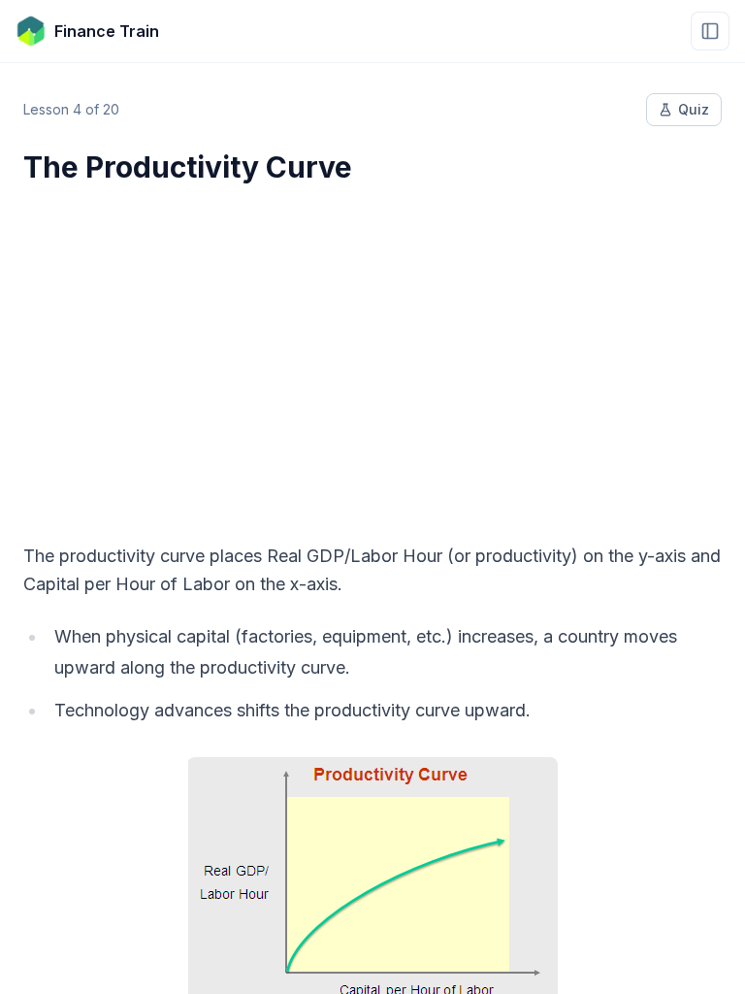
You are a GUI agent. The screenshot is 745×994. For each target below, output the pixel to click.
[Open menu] (710, 31)
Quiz (693, 109)
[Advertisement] (372, 351)
